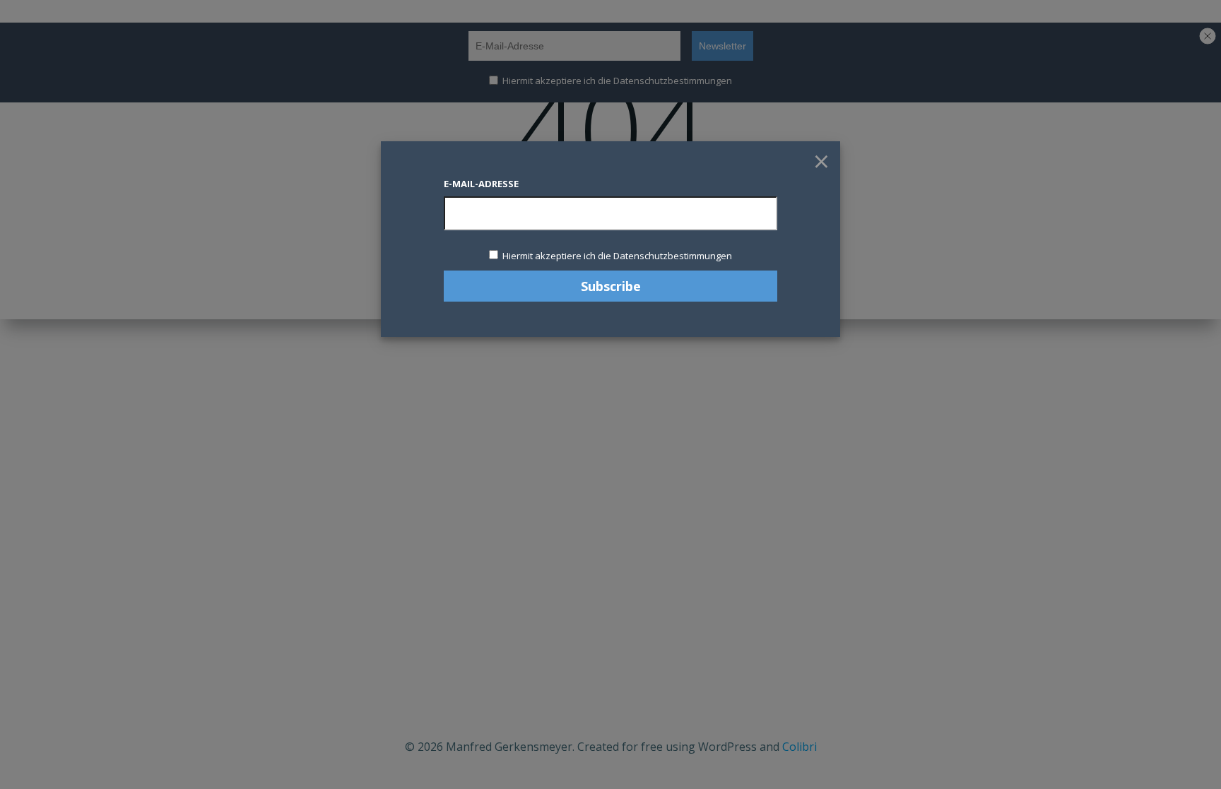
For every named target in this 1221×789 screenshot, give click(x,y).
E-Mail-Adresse (481, 183)
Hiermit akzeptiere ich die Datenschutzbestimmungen (616, 255)
